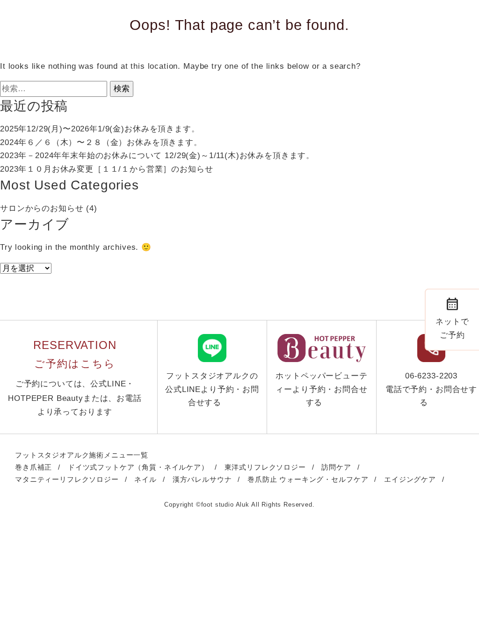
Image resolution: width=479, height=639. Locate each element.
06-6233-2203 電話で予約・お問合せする (431, 389)
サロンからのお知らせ (41, 208)
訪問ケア (336, 467)
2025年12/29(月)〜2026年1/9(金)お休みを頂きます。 (100, 128)
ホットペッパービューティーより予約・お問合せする (321, 389)
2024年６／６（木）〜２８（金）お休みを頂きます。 (101, 142)
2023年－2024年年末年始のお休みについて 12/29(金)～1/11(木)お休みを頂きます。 (157, 155)
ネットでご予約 (452, 317)
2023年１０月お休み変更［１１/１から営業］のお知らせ (106, 169)
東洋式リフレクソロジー (265, 467)
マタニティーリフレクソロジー (67, 479)
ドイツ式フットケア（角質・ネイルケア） (138, 467)
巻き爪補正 (33, 467)
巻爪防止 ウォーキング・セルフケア (307, 479)
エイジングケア (410, 479)
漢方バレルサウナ (202, 479)
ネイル (145, 479)
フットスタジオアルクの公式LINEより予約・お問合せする (212, 389)
